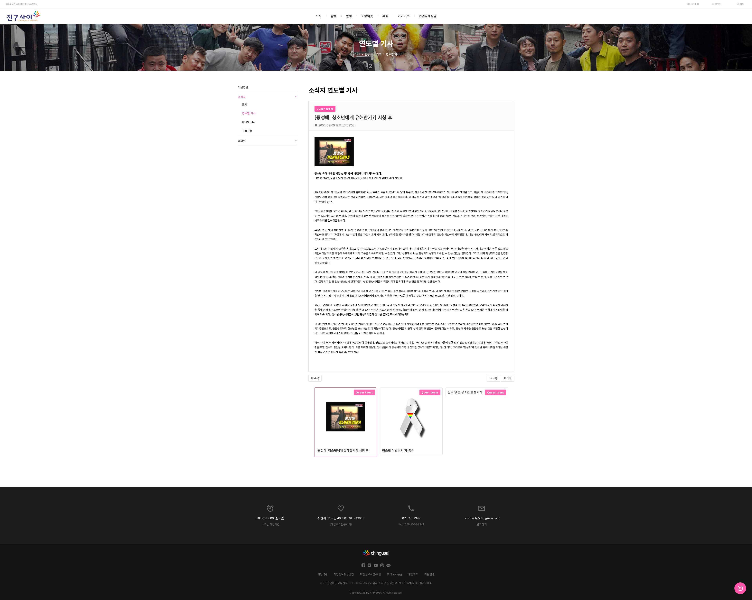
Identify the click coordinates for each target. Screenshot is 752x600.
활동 (334, 16)
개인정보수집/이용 (370, 574)
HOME (356, 54)
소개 (318, 16)
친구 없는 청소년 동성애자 (465, 392)
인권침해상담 (428, 16)
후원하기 (413, 574)
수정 (495, 378)
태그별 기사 (249, 122)
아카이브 (403, 16)
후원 (385, 16)
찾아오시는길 (394, 574)
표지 (244, 104)
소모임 (267, 141)
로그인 (717, 4)
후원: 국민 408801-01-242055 (21, 3)
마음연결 (243, 87)
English (694, 3)
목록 (316, 378)
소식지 (378, 54)
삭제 (509, 378)
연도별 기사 (393, 54)
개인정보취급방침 (344, 574)
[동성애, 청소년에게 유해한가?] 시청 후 (342, 450)
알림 (349, 16)
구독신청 (247, 131)
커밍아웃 (367, 16)
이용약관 (322, 574)
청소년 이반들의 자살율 (397, 450)
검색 (741, 4)
